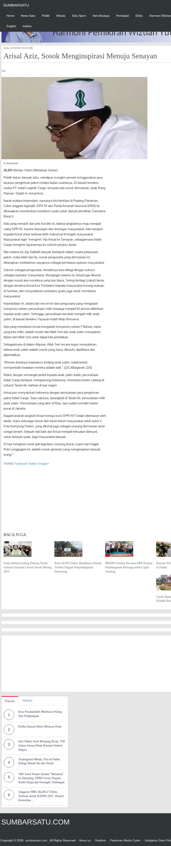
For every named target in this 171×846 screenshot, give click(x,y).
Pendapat (122, 15)
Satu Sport (79, 15)
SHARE (9, 463)
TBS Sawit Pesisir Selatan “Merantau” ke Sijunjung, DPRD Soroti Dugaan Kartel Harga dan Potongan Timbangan (41, 778)
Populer (10, 701)
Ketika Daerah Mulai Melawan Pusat (40, 726)
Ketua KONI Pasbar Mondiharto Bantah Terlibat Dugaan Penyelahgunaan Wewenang (78, 567)
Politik (46, 15)
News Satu (28, 15)
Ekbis (139, 15)
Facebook (20, 463)
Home (10, 15)
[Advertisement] (55, 497)
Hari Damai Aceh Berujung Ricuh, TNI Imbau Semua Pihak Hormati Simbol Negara (41, 745)
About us (85, 840)
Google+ (43, 463)
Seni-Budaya (101, 15)
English (11, 26)
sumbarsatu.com (36, 840)
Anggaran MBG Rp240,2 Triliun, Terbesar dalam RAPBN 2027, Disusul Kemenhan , (41, 796)
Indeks (27, 26)
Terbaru (27, 700)
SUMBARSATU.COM (35, 822)
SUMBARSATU (16, 5)
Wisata (60, 15)
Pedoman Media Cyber (125, 840)
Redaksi (100, 840)
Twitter (32, 463)
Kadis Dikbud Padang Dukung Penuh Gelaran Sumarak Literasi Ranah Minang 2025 (28, 567)
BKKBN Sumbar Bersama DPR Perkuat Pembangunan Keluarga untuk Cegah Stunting (128, 567)
